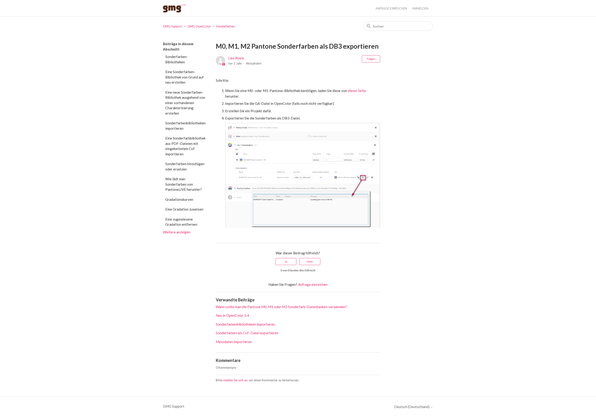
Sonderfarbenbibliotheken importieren (185, 125)
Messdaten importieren (234, 342)
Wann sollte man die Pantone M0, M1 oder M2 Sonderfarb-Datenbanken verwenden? (281, 307)
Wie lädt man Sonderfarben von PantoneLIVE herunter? (183, 184)
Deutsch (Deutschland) (412, 407)
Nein (310, 261)
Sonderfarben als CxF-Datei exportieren (247, 333)
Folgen (371, 59)
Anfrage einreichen (391, 8)
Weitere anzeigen (176, 232)
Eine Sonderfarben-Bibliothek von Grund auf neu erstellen (184, 77)
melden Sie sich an (235, 380)
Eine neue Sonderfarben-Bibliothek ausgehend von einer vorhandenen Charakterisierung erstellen (185, 102)
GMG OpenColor (199, 26)
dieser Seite (357, 91)
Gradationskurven (179, 199)
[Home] (174, 8)
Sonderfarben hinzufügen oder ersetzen (184, 166)
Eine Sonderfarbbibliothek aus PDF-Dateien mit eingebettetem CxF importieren (185, 146)
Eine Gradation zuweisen (184, 209)
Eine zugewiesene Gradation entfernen (181, 222)
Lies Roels (236, 58)
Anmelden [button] (420, 8)
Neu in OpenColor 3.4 (232, 315)
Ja (286, 261)
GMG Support (172, 26)
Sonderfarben (225, 26)
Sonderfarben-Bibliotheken (176, 59)
